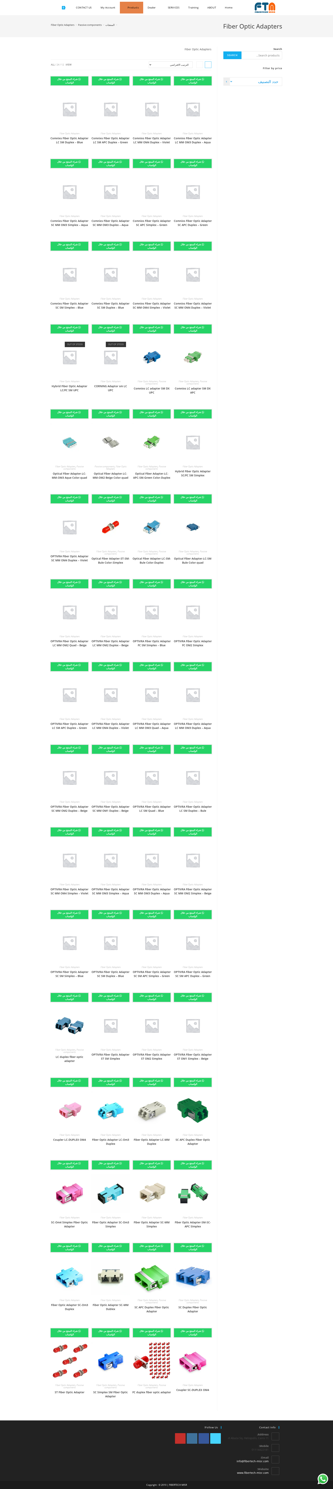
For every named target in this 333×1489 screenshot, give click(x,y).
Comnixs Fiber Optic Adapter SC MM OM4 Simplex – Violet (152, 305)
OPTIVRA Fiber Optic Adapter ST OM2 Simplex (152, 1056)
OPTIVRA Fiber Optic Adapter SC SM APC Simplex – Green (152, 974)
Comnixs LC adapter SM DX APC (193, 390)
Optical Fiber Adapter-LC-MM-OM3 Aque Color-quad (69, 475)
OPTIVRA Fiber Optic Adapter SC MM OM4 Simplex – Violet (69, 891)
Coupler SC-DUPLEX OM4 (192, 1390)
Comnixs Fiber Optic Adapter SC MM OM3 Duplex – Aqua (111, 223)
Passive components (197, 382)
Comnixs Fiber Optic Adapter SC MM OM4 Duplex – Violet (193, 305)
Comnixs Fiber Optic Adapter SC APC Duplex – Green (193, 223)
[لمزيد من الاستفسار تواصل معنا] (323, 1479)
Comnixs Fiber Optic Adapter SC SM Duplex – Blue (111, 305)
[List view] (199, 64)
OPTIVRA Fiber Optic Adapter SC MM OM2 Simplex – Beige (193, 891)
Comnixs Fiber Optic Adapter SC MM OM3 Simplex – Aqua (69, 223)
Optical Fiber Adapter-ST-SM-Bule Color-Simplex (111, 560)
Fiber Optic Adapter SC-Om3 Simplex (110, 1224)
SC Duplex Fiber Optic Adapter (192, 1309)
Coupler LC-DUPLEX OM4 (69, 1140)
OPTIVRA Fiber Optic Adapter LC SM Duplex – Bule (193, 808)
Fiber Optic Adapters (62, 25)
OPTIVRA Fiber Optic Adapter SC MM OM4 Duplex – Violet (69, 558)
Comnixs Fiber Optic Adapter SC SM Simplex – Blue (69, 305)
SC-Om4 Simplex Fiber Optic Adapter (69, 1224)
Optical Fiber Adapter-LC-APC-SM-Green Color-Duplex (151, 475)
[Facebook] (203, 1438)
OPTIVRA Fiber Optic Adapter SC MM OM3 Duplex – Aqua (152, 891)
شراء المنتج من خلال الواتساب (191, 80)
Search (277, 49)
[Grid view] (208, 64)
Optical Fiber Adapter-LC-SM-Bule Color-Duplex (152, 560)
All (53, 64)
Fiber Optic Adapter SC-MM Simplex (152, 1224)
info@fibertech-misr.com (253, 1461)
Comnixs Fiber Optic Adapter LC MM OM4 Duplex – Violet (152, 140)
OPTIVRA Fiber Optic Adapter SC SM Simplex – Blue (69, 974)
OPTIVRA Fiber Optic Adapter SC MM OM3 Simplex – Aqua (111, 891)
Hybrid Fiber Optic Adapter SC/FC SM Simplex (193, 473)
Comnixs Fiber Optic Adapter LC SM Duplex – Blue (69, 140)
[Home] (119, 25)
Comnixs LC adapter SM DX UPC (152, 390)
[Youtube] (180, 1438)
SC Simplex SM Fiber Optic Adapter (110, 1394)
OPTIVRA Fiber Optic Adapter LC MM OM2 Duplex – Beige (111, 643)
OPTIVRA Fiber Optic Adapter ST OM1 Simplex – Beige (193, 1056)
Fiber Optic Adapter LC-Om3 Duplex (110, 1142)
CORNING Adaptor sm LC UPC (110, 388)
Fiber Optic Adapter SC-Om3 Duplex (69, 1307)
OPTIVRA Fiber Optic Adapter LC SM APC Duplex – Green (69, 726)
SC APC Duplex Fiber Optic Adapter (193, 1142)
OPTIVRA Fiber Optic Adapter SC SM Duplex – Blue (111, 974)
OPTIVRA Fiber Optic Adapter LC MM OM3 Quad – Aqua (152, 726)
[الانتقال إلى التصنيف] (226, 81)
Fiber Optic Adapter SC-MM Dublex (111, 1307)
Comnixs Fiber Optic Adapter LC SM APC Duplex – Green (111, 140)
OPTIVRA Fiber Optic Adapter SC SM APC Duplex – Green (193, 974)
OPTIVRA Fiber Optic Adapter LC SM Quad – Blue (152, 808)
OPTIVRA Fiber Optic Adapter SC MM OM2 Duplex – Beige (69, 808)
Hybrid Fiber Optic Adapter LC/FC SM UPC (69, 388)
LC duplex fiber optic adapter (69, 1059)
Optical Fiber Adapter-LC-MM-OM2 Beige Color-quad (110, 475)
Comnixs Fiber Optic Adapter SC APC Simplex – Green (152, 223)
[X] (215, 1438)
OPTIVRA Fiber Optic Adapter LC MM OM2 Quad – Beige (69, 643)
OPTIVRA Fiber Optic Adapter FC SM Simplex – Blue (152, 643)
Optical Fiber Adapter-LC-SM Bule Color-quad (192, 560)
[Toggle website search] (53, 7)
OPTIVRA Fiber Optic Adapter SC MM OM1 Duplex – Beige (111, 808)
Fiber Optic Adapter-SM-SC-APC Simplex (193, 1224)
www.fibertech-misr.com (253, 1473)
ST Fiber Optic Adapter (69, 1392)
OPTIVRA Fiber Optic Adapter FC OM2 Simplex (193, 643)
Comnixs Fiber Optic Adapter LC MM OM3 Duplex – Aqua (193, 140)
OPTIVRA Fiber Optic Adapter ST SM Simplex (111, 1056)
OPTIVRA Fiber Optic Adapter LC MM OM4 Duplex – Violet (111, 726)
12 (62, 64)
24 (58, 64)
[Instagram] (192, 1438)
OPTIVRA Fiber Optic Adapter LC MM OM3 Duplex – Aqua (193, 726)
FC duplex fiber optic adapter (151, 1392)
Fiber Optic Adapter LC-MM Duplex (152, 1142)
